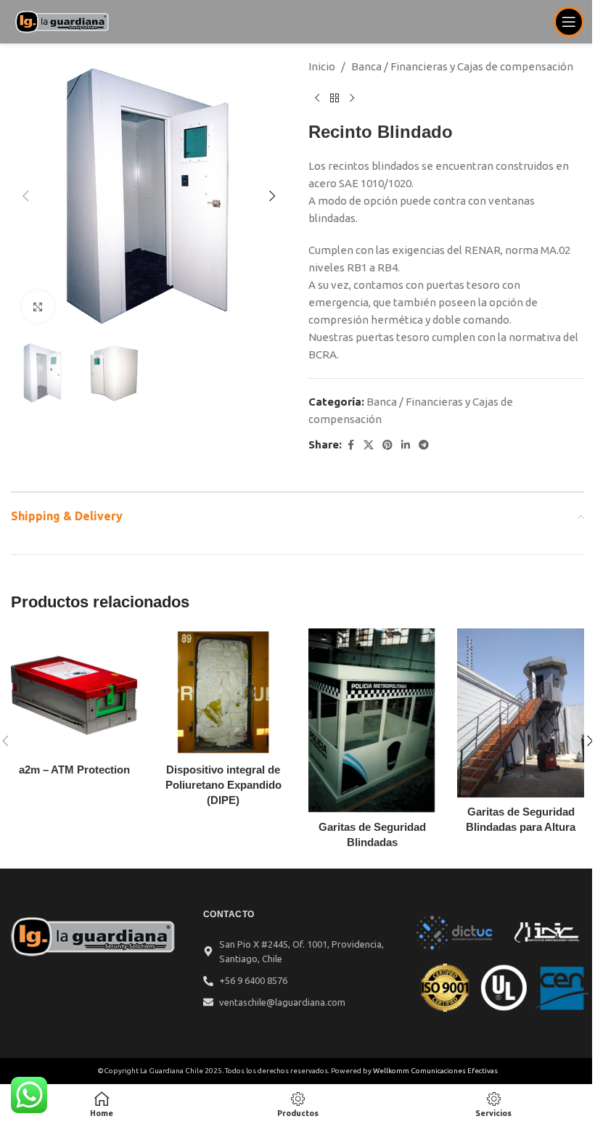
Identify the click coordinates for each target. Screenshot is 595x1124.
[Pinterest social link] (387, 445)
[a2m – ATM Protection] (74, 691)
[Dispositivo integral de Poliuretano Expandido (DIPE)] (223, 691)
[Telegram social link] (423, 445)
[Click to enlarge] (38, 306)
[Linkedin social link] (405, 445)
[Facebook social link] (350, 445)
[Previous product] (317, 98)
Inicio (321, 66)
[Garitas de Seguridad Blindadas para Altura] (520, 712)
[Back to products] (334, 98)
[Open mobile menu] (568, 21)
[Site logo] (63, 21)
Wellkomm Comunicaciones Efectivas (435, 1071)
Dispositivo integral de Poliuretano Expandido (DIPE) (223, 784)
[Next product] (352, 98)
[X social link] (368, 445)
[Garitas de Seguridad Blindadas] (371, 720)
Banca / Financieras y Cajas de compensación (462, 66)
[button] (25, 195)
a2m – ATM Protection (74, 769)
